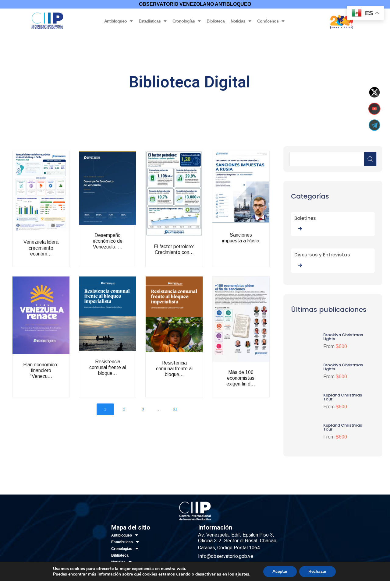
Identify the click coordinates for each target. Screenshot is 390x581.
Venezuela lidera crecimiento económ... (53, 258)
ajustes (242, 574)
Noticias (238, 21)
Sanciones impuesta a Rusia (254, 248)
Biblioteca (216, 21)
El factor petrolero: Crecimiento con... (187, 263)
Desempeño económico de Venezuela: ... (121, 248)
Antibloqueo (115, 21)
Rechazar (317, 571)
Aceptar (280, 571)
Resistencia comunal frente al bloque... (120, 378)
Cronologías (183, 21)
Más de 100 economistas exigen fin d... (253, 385)
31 (175, 409)
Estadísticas (150, 21)
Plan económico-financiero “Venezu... (53, 381)
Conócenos (267, 21)
